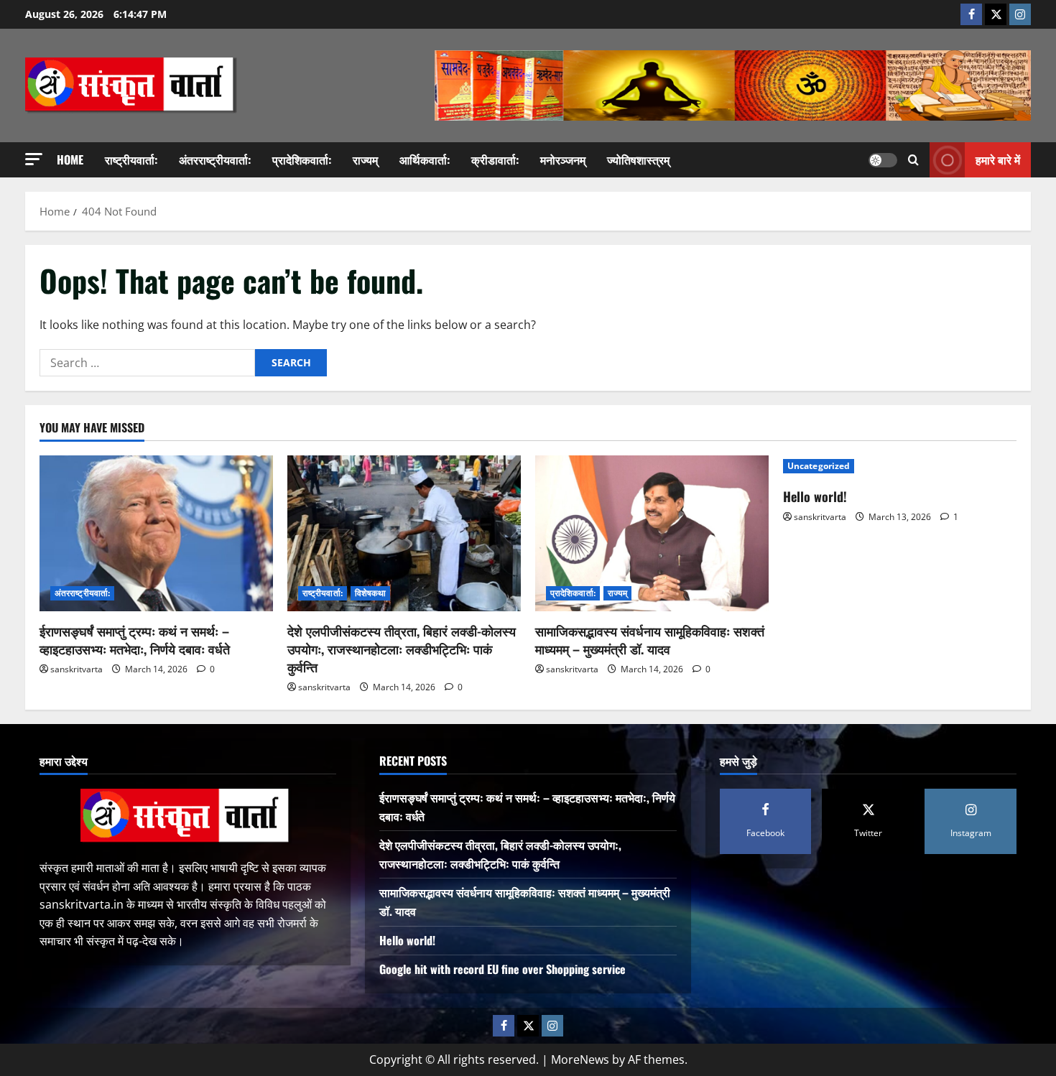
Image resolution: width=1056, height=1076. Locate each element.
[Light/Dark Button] (883, 160)
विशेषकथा (370, 593)
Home (70, 159)
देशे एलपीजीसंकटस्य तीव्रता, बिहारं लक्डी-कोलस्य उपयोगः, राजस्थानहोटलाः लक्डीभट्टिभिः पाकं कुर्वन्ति (401, 648)
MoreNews (580, 1059)
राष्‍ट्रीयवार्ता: (131, 159)
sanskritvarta (76, 669)
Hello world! (815, 496)
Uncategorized (818, 466)
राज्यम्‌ (365, 159)
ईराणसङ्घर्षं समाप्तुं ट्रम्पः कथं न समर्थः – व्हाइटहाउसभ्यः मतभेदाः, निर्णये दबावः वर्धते (135, 639)
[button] (33, 159)
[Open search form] (913, 160)
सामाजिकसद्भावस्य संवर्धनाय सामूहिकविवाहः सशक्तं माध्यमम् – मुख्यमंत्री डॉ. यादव (649, 639)
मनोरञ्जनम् (562, 159)
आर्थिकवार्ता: (424, 159)
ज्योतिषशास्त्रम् (638, 159)
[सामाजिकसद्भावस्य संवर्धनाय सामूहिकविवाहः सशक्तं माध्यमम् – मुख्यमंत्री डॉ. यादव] (652, 533)
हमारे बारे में (998, 159)
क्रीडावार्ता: (495, 159)
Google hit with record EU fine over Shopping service (502, 969)
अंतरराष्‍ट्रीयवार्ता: (215, 159)
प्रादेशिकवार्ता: (301, 159)
